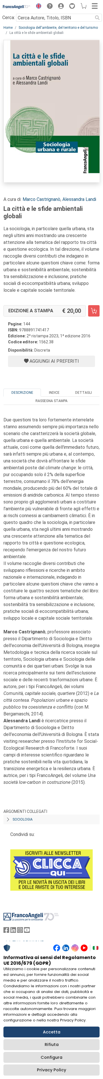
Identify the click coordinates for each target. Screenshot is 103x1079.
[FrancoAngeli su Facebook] (6, 931)
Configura (51, 1057)
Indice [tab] (54, 393)
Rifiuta (52, 1044)
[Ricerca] (97, 18)
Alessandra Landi (79, 199)
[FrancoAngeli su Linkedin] (13, 931)
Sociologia (23, 819)
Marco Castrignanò (41, 199)
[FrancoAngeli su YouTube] (27, 931)
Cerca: (8, 17)
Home (8, 28)
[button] (37, 7)
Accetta (51, 1032)
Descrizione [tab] (22, 393)
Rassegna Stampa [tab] (51, 401)
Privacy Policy (51, 1070)
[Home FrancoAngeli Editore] (17, 7)
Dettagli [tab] (83, 393)
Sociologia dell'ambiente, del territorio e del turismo (58, 28)
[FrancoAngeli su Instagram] (20, 931)
